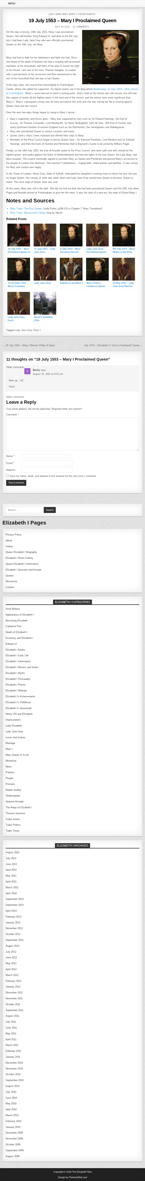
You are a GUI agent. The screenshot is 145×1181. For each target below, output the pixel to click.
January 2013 (13, 922)
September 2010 (15, 1080)
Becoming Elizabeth (17, 620)
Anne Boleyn (13, 608)
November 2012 (14, 928)
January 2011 (13, 1056)
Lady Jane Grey (58, 14)
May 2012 (11, 963)
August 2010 (12, 1086)
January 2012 (13, 986)
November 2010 (14, 1068)
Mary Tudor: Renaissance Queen (28, 212)
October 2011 (13, 1004)
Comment (12, 414)
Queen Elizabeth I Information (22, 563)
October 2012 (13, 934)
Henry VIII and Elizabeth (19, 713)
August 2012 (12, 945)
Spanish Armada (15, 801)
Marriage (10, 743)
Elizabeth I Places (16, 684)
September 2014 (15, 899)
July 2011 (11, 1021)
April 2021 (11, 881)
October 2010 (13, 1074)
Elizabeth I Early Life (17, 655)
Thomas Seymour (15, 813)
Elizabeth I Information (18, 661)
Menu (11, 3)
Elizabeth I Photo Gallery (19, 558)
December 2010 (14, 1062)
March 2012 (12, 975)
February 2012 (13, 981)
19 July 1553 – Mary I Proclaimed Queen (72, 20)
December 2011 (14, 992)
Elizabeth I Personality (18, 679)
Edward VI (11, 643)
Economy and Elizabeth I (19, 638)
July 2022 (11, 858)
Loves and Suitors (15, 737)
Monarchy (11, 760)
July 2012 (11, 951)
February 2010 (13, 1121)
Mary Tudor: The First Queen (26, 208)
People (9, 778)
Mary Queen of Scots (17, 754)
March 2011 (12, 1045)
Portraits (10, 784)
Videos (9, 546)
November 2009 (14, 1138)
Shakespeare (13, 795)
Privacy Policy (14, 534)
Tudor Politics (13, 824)
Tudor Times (12, 830)
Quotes (10, 575)
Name (10, 456)
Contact (10, 587)
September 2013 (15, 904)
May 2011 (11, 1033)
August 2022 (12, 852)
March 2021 (12, 887)
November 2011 (14, 998)
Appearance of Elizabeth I (20, 614)
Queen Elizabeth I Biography (21, 552)
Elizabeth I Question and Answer (23, 569)
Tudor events (86, 14)
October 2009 (13, 1144)
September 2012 (15, 940)
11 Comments (81, 26)
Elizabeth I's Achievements (20, 696)
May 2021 (11, 875)
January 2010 (13, 1127)
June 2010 (11, 1097)
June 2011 (11, 1027)
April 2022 (11, 869)
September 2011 (14, 1010)
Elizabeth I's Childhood (18, 702)
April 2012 (11, 969)
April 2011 (11, 1039)
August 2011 (12, 1015)
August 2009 (12, 1156)
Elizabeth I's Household (18, 708)
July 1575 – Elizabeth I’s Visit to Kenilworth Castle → (113, 345)
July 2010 (11, 1092)
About (9, 540)
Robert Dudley (13, 790)
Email (10, 463)
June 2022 (11, 864)
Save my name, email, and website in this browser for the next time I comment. (52, 476)
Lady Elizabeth (14, 725)
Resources (11, 581)
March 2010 (12, 1115)
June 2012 (11, 957)
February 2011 (13, 1051)
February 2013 (13, 916)
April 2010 (11, 1109)
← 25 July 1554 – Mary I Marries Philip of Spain (28, 345)
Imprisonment (13, 719)
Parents (10, 772)
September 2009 (15, 1150)
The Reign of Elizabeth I (19, 807)
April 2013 (11, 910)
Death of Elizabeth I (16, 632)
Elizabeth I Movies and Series (22, 667)
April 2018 (11, 893)
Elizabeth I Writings (16, 690)
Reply (12, 386)
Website (10, 470)
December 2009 (14, 1132)
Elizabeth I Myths (15, 673)
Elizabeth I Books (15, 649)
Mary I (72, 14)
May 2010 (11, 1103)
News (9, 766)
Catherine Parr (13, 626)
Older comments (15, 367)
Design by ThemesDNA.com (72, 1177)
